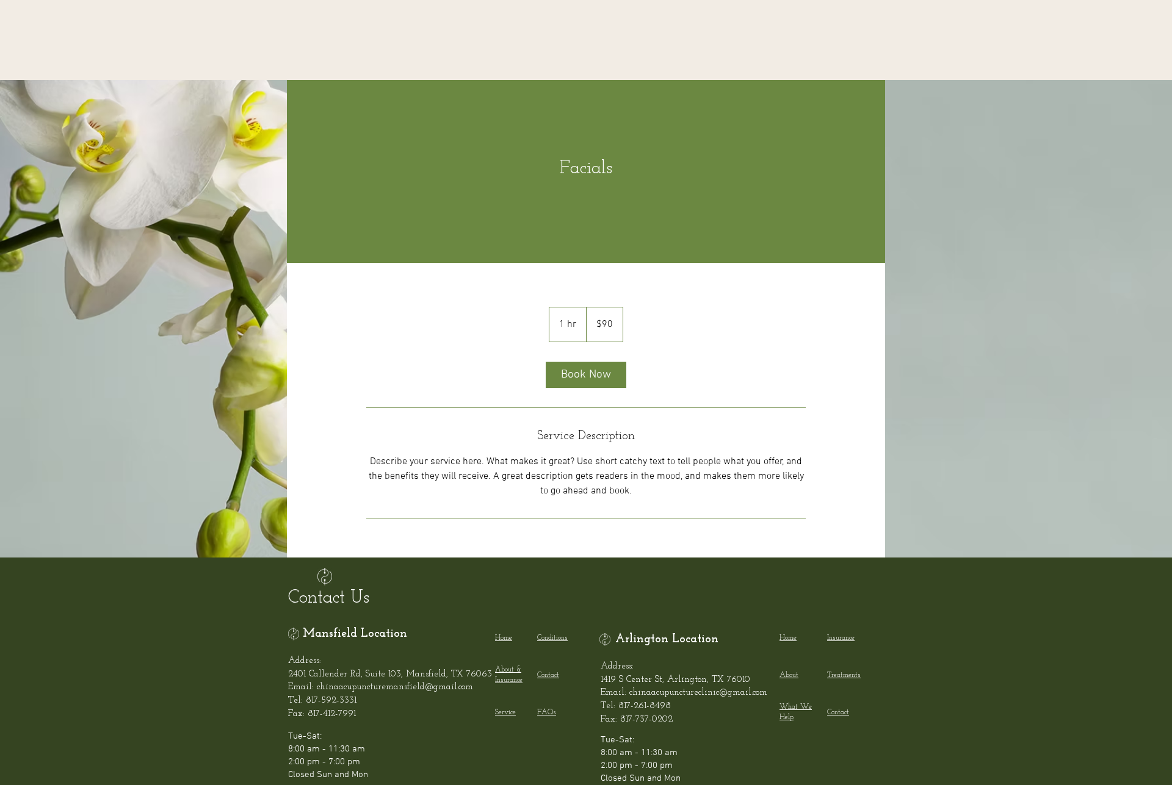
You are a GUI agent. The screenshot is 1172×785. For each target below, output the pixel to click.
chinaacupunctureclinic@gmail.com (698, 692)
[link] (586, 375)
